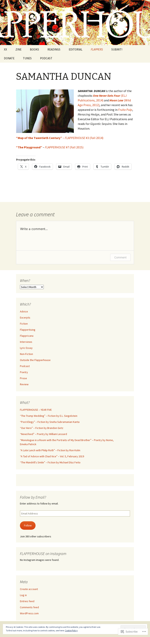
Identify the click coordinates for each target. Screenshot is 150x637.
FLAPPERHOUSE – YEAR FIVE (36, 409)
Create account (29, 589)
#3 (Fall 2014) (84, 138)
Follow (28, 525)
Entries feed (27, 601)
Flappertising (27, 329)
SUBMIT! (116, 49)
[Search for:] (142, 49)
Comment (120, 257)
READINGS (53, 49)
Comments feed (29, 607)
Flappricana (26, 335)
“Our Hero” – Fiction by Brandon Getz (41, 428)
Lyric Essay (26, 348)
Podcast (25, 366)
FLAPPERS (97, 49)
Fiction (24, 323)
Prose (23, 378)
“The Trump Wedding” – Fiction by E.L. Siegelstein (48, 416)
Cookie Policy (71, 630)
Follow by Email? (33, 497)
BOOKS (34, 49)
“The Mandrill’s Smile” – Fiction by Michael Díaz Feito (50, 462)
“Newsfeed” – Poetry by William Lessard (43, 434)
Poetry (24, 372)
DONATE (9, 58)
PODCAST (46, 58)
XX (5, 49)
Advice (24, 311)
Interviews (26, 342)
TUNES (27, 58)
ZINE (18, 49)
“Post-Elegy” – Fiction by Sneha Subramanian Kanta (49, 422)
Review (24, 384)
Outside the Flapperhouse (35, 360)
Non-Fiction (26, 354)
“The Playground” (29, 147)
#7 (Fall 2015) (64, 147)
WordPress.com (29, 613)
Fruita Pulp (125, 110)
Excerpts (25, 317)
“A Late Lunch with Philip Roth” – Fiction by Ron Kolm (50, 450)
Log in (23, 595)
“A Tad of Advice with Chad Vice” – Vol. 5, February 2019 (52, 456)
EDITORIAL (75, 49)
